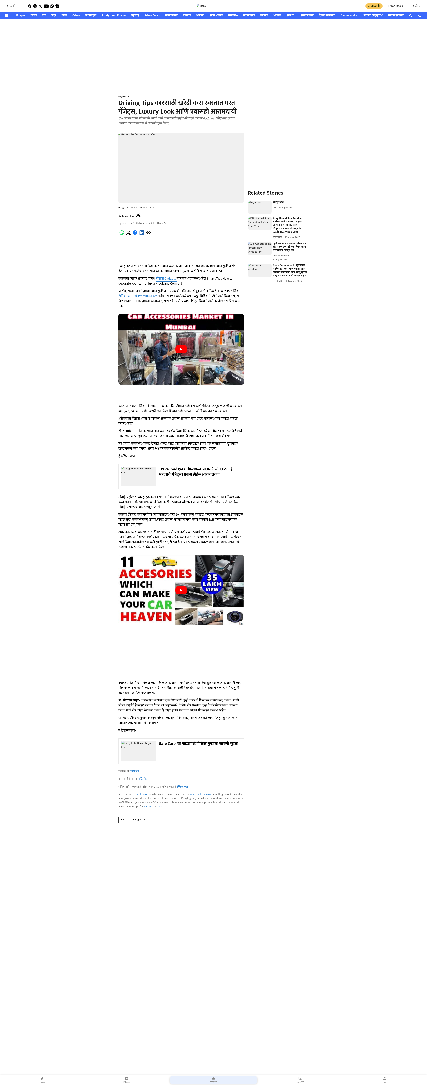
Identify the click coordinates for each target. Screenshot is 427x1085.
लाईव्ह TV (300, 1082)
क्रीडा (64, 15)
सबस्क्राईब (375, 6)
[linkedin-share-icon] (141, 234)
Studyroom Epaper (114, 15)
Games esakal (349, 15)
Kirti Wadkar (126, 216)
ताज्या (34, 15)
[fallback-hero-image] (260, 207)
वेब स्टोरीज (249, 15)
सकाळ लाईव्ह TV (373, 15)
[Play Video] (181, 349)
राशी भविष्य (216, 15)
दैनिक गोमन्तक (327, 15)
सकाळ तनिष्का (396, 15)
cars (123, 819)
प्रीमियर (187, 15)
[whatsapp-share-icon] (121, 234)
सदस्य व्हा (134, 771)
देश (44, 15)
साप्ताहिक (90, 15)
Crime (76, 15)
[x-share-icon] (128, 234)
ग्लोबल (264, 15)
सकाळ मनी (171, 15)
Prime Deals (395, 6)
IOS (161, 806)
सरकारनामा (307, 15)
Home (42, 1082)
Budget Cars (140, 819)
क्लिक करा (182, 787)
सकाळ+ (384, 1082)
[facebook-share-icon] (135, 234)
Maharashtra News (201, 794)
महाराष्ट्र (135, 15)
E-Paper (126, 1082)
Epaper (20, 15)
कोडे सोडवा (144, 779)
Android (148, 806)
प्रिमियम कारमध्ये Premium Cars (137, 296)
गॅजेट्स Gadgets (166, 278)
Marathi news (139, 794)
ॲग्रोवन (277, 15)
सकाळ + (233, 15)
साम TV (291, 15)
